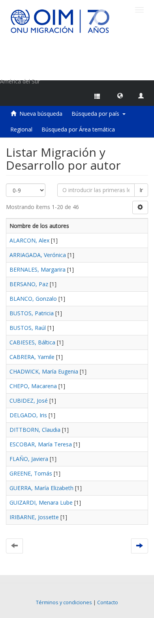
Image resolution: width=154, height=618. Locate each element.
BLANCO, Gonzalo (33, 298)
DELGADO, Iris (28, 415)
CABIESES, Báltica (32, 342)
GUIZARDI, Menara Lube (41, 502)
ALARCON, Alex (29, 240)
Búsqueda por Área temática (78, 129)
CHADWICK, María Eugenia (43, 371)
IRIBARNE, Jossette (34, 517)
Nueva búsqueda (40, 113)
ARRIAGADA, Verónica (37, 255)
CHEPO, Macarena (33, 386)
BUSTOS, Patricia (31, 313)
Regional (21, 129)
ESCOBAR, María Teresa (40, 444)
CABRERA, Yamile (31, 357)
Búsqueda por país (96, 113)
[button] (120, 95)
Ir (141, 190)
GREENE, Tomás (30, 473)
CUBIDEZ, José (28, 400)
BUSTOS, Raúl (27, 327)
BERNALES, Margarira (37, 269)
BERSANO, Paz (28, 284)
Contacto (107, 602)
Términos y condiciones (64, 602)
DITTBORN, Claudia (34, 429)
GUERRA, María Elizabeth (41, 488)
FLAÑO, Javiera (28, 459)
